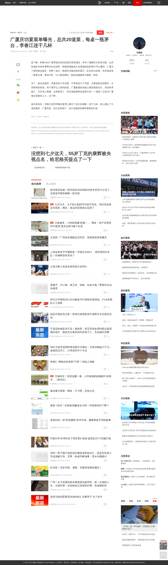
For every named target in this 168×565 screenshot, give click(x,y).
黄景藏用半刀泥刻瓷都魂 (131, 545)
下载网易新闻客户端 (62, 168)
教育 (123, 501)
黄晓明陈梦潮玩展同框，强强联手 (135, 267)
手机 (131, 501)
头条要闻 (125, 175)
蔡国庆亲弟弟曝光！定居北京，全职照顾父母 (139, 273)
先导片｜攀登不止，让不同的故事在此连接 (138, 534)
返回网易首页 (39, 168)
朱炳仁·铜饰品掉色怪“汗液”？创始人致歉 (72, 361)
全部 (155, 71)
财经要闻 (125, 290)
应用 (14, 3)
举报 (112, 51)
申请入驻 (109, 32)
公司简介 (59, 562)
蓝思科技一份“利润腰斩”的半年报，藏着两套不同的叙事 (80, 420)
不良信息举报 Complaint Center (103, 562)
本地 (155, 501)
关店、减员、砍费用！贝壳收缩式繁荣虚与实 (139, 326)
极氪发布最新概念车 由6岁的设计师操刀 (137, 436)
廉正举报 (118, 562)
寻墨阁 (35, 51)
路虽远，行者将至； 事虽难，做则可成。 (139, 55)
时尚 (147, 501)
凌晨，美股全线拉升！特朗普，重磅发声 (137, 320)
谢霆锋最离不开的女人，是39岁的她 (136, 278)
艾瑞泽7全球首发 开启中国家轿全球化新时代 (139, 430)
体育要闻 (125, 113)
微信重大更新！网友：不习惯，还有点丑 (72, 390)
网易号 (20, 32)
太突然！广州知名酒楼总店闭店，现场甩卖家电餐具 (78, 237)
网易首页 (8, 3)
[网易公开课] (107, 2)
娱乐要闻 (125, 238)
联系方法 (67, 562)
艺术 (139, 501)
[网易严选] (116, 2)
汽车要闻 (125, 398)
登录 (137, 3)
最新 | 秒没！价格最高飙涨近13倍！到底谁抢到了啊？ (79, 405)
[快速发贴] (18, 65)
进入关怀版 (32, 3)
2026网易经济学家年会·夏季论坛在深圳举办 (139, 331)
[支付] (124, 2)
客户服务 (81, 562)
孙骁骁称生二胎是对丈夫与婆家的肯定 (136, 262)
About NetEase (50, 562)
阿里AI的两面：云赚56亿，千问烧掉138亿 (138, 373)
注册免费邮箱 (147, 3)
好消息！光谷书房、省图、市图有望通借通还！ (76, 467)
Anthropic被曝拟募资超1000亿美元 (135, 367)
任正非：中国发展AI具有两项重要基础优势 (138, 386)
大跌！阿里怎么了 (129, 315)
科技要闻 (125, 343)
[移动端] (100, 2)
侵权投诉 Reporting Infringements (133, 562)
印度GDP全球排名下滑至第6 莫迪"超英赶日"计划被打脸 (80, 438)
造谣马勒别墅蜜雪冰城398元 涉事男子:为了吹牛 (76, 496)
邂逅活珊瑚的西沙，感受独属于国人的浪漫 (138, 540)
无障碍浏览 (23, 3)
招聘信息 (74, 562)
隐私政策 (88, 562)
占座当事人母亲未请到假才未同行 (68, 266)
